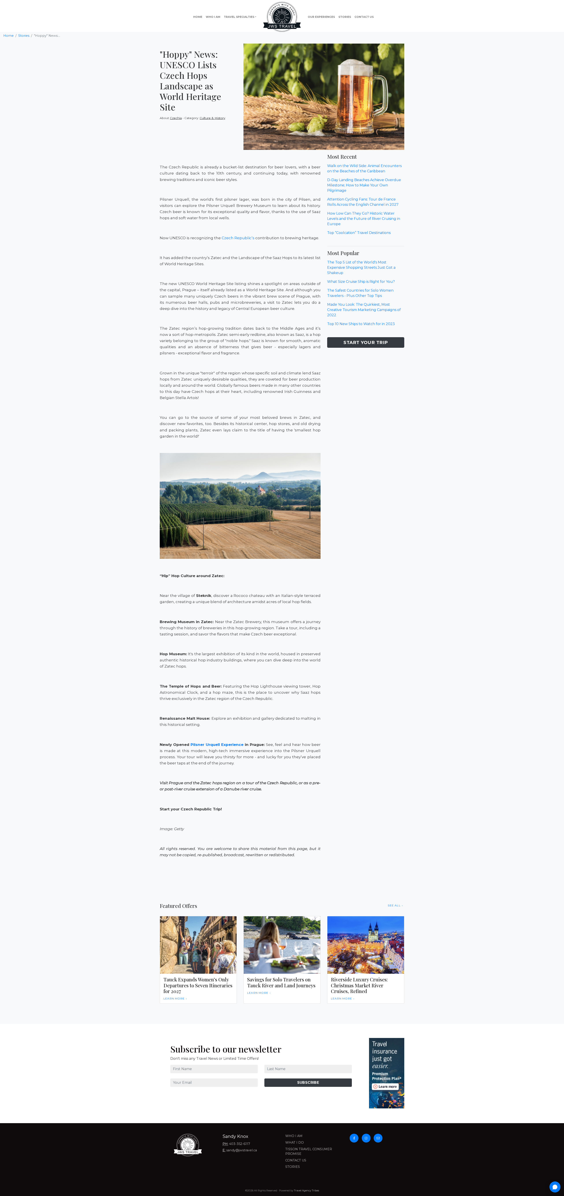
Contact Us (364, 16)
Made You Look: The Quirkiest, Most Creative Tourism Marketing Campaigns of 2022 (364, 309)
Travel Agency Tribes (306, 1190)
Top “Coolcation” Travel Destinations (359, 233)
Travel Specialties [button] (239, 16)
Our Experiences (321, 16)
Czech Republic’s (238, 238)
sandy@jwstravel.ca (241, 1150)
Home (197, 16)
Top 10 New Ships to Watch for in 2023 (361, 324)
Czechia (176, 118)
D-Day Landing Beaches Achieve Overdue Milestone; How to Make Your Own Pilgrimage (364, 185)
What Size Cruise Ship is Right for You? (361, 282)
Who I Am (213, 16)
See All (394, 905)
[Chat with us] (554, 1186)
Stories (344, 16)
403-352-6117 (239, 1144)
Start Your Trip (365, 342)
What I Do (294, 1142)
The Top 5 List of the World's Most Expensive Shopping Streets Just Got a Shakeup (361, 267)
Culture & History (212, 118)
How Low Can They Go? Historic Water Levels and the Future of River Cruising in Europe (363, 218)
